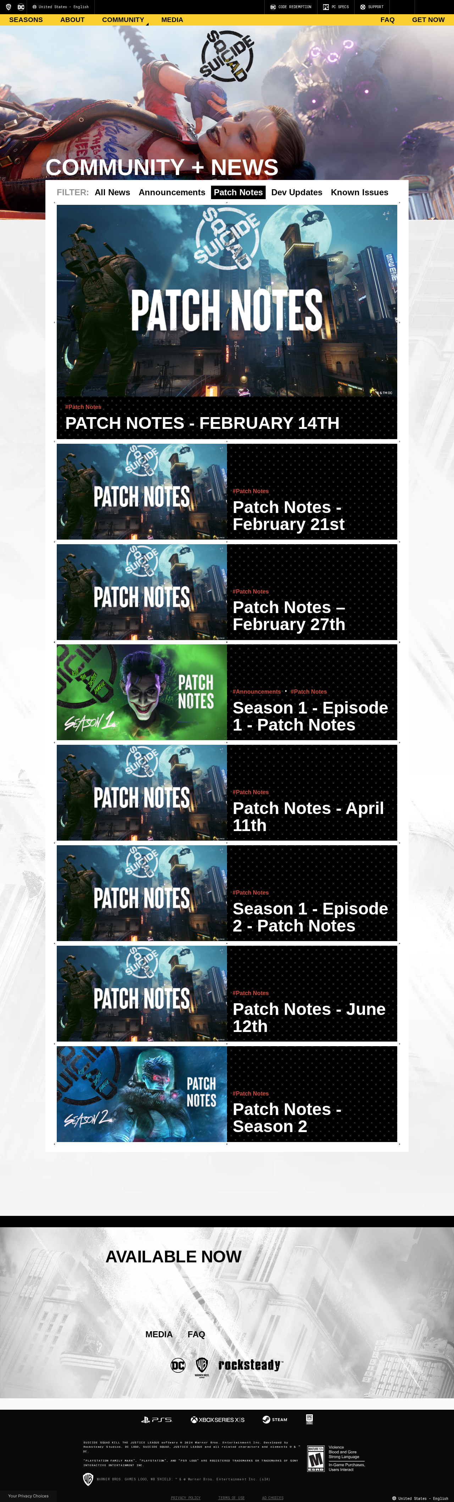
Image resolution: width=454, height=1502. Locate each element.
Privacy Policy (186, 1498)
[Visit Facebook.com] (401, 7)
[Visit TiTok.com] (410, 7)
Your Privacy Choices (28, 1495)
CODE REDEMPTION (295, 7)
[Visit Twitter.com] (399, 7)
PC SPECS (340, 7)
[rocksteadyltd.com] (251, 1364)
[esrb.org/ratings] (341, 1459)
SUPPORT (376, 7)
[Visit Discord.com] (407, 7)
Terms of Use (231, 1498)
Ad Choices (272, 1498)
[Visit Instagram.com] (396, 7)
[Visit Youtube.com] (393, 7)
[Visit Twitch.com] (404, 7)
